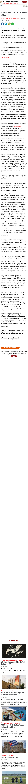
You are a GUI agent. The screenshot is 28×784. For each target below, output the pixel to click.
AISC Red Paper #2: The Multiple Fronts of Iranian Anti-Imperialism (12, 726)
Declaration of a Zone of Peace (9, 757)
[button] (13, 28)
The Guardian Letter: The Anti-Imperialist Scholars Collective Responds (12, 694)
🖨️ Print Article (5, 20)
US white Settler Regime (10, 347)
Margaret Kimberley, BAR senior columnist (10, 18)
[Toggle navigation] (1, 6)
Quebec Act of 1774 (6, 246)
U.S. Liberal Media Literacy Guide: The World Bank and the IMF (13, 663)
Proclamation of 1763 (18, 126)
